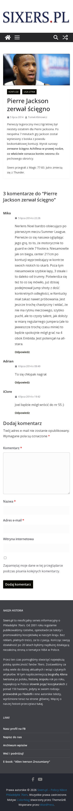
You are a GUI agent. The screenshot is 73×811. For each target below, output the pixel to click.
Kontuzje (14, 91)
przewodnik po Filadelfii (18, 694)
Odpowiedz (22, 352)
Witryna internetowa (18, 539)
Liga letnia (29, 91)
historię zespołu (39, 679)
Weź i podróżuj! (13, 753)
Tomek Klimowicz (37, 117)
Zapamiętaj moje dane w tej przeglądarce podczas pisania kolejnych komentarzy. (33, 568)
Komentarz (12, 448)
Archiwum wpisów (15, 745)
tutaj (40, 704)
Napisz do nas (12, 737)
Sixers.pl (8, 620)
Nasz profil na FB (14, 729)
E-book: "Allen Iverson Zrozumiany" (26, 761)
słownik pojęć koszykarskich (47, 684)
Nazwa (9, 501)
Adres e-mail (13, 520)
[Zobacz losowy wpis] (65, 37)
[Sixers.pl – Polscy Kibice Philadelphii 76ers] (7, 37)
